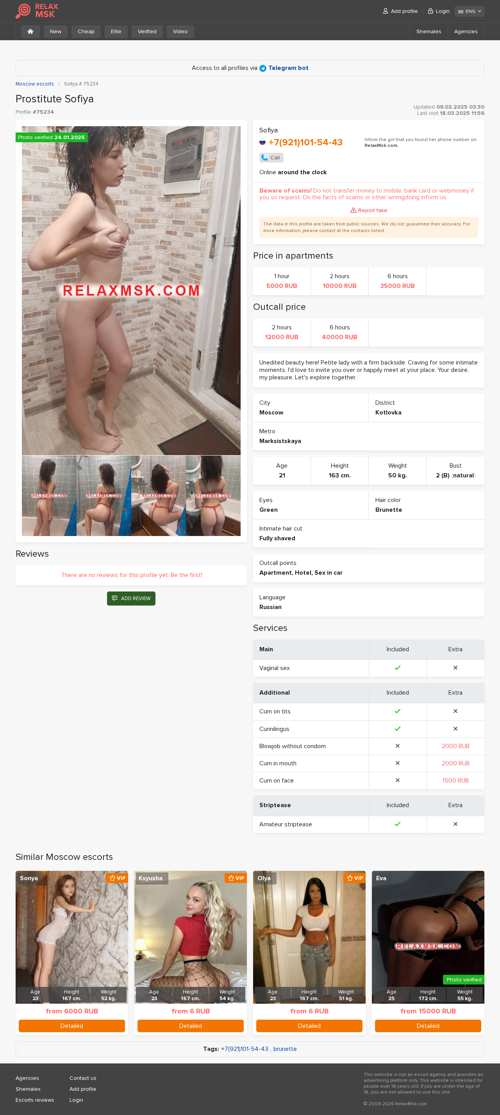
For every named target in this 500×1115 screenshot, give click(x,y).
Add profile (404, 11)
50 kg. (397, 475)
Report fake (373, 210)
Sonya (29, 878)
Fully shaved (277, 538)
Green (268, 510)
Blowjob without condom (292, 746)
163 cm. (340, 475)
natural (463, 475)
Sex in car (328, 573)
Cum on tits (275, 711)
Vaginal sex (274, 668)
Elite (116, 31)
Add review (135, 598)
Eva (381, 878)
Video (180, 31)
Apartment (275, 573)
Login (443, 11)
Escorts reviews (35, 1100)
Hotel (303, 573)
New (55, 31)
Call (275, 157)
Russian (270, 607)
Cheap (86, 31)
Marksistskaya (280, 441)
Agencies (466, 31)
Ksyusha (150, 878)
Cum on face (276, 780)
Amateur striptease (285, 824)
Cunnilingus (274, 729)
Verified (147, 31)
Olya (264, 878)
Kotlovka (388, 412)
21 (282, 475)
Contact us (83, 1078)
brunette (285, 1049)
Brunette (388, 510)
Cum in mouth (277, 763)
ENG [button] (470, 11)
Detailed (72, 1026)
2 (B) (443, 475)
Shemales (428, 31)
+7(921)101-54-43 (306, 142)
